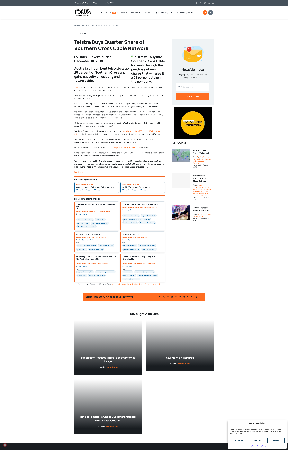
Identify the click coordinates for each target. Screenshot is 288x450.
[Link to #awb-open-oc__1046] (205, 12)
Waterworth (197, 163)
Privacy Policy (261, 446)
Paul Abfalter (83, 214)
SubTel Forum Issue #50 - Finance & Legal (91, 237)
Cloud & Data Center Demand (86, 227)
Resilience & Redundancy (97, 275)
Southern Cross (151, 284)
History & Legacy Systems (131, 249)
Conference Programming (147, 245)
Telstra (77, 87)
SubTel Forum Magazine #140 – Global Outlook (200, 178)
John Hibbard (93, 240)
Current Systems (112, 367)
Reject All (257, 440)
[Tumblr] (184, 296)
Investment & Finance (130, 223)
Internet (196, 159)
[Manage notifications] (5, 445)
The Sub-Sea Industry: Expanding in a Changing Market (138, 258)
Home (76, 25)
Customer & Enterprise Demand (147, 275)
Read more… (79, 172)
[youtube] (205, 3)
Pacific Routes (100, 220)
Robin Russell (83, 266)
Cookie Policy (251, 446)
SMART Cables (198, 189)
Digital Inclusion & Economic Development (136, 219)
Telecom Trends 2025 (200, 195)
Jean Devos (129, 240)
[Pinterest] (188, 296)
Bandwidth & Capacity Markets (105, 272)
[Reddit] (168, 296)
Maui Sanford (83, 240)
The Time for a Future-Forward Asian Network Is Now (95, 206)
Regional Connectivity (149, 216)
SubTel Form (203, 193)
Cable (129, 284)
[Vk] (192, 296)
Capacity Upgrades (83, 223)
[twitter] (200, 3)
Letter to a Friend (130, 234)
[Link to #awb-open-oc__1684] (210, 12)
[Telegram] (180, 296)
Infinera (208, 215)
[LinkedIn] (172, 296)
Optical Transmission (129, 245)
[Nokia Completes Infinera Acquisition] (181, 207)
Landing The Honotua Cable (89, 234)
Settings (276, 440)
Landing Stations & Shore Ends (86, 245)
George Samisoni (130, 210)
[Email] (200, 296)
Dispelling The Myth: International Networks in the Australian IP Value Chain (96, 258)
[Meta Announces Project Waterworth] (181, 149)
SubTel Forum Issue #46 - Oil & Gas (134, 237)
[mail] (213, 3)
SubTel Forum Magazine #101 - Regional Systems (139, 207)
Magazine (205, 187)
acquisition (201, 215)
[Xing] (196, 296)
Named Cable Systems (96, 249)
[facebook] (196, 3)
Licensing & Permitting (106, 245)
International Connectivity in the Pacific (140, 204)
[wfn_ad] (193, 108)
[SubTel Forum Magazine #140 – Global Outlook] (181, 180)
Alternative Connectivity (147, 223)
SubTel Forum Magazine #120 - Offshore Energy (93, 211)
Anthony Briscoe (119, 284)
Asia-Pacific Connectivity (85, 220)
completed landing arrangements (127, 147)
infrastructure (204, 157)
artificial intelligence (198, 186)
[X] (164, 296)
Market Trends (81, 275)
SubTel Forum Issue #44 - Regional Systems (92, 263)
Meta (201, 159)
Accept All (239, 440)
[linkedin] (209, 3)
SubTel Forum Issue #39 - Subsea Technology (138, 263)
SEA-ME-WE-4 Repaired (180, 357)
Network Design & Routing (100, 223)
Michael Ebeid (138, 284)
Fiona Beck (128, 266)
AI (197, 157)
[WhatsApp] (176, 296)
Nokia (195, 217)
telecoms (200, 161)
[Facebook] (160, 296)
